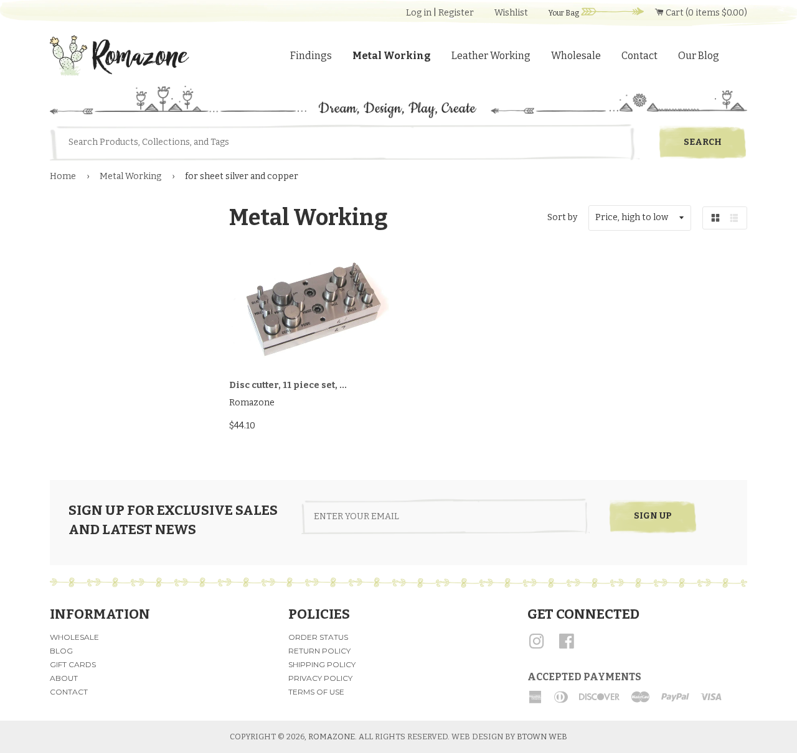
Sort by (562, 217)
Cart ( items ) (705, 12)
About (64, 678)
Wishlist (511, 12)
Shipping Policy (322, 664)
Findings (311, 56)
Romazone (331, 736)
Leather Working (491, 56)
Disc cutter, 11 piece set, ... (288, 385)
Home (63, 176)
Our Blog (698, 56)
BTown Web (542, 736)
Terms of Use (316, 691)
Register (456, 12)
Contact (639, 56)
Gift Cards (73, 664)
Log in (419, 12)
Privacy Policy (320, 678)
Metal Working (391, 56)
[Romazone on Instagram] (536, 645)
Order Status (318, 637)
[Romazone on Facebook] (566, 645)
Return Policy (319, 650)
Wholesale (576, 56)
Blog (61, 650)
